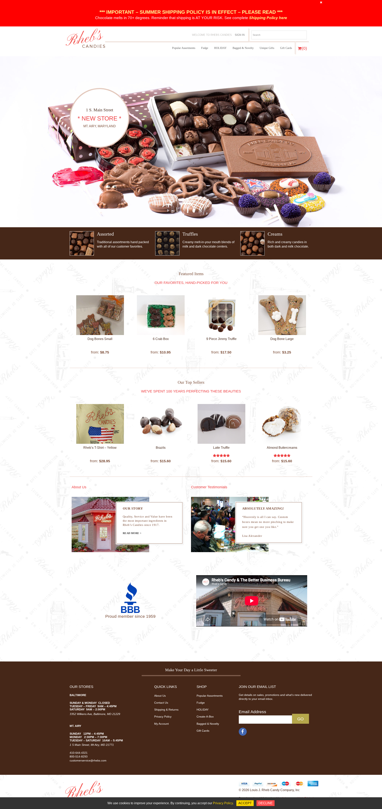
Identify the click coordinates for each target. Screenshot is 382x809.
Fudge (204, 48)
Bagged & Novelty (243, 48)
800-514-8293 (79, 756)
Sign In (240, 34)
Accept (245, 803)
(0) (304, 48)
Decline (265, 803)
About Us (160, 695)
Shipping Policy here (267, 18)
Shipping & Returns (166, 709)
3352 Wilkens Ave (81, 714)
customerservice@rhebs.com (88, 760)
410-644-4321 (79, 752)
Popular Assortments (183, 48)
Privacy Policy (163, 716)
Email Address (252, 711)
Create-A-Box (205, 716)
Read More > (132, 533)
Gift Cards (286, 48)
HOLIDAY (220, 48)
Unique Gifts (267, 48)
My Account (161, 723)
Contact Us (161, 702)
